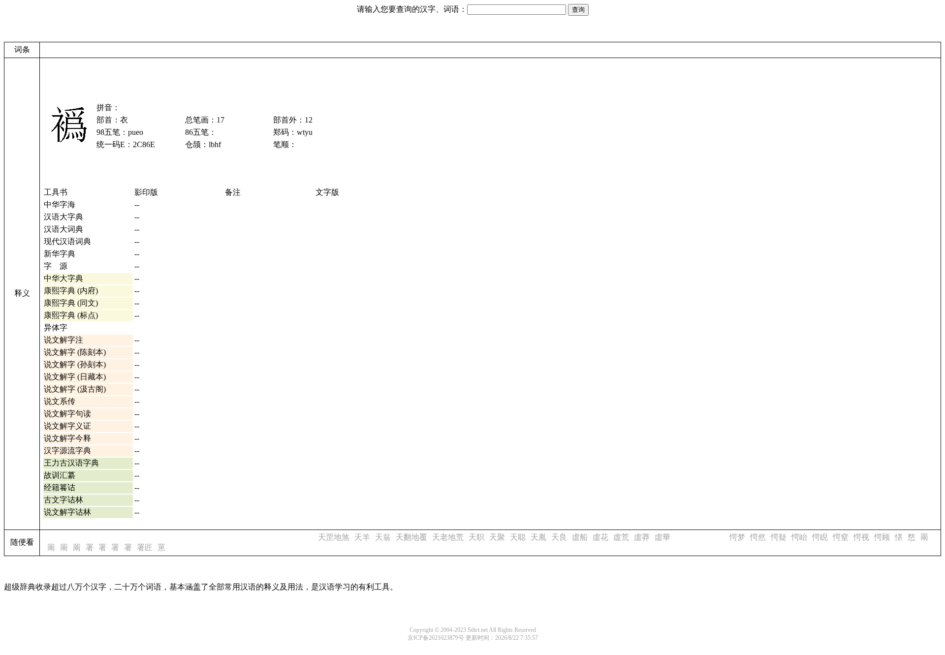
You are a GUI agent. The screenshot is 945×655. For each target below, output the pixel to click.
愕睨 (820, 537)
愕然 (758, 537)
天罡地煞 (333, 537)
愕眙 (799, 537)
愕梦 (737, 537)
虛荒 (621, 537)
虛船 (580, 537)
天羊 (362, 537)
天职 (476, 537)
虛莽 (642, 537)
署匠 (145, 547)
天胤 (538, 537)
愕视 (861, 537)
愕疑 (779, 537)
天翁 (383, 537)
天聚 (497, 537)
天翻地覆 (411, 537)
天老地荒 (448, 537)
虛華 (662, 537)
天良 (559, 537)
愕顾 (882, 537)
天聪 (518, 537)
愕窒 (841, 537)
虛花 (600, 537)
